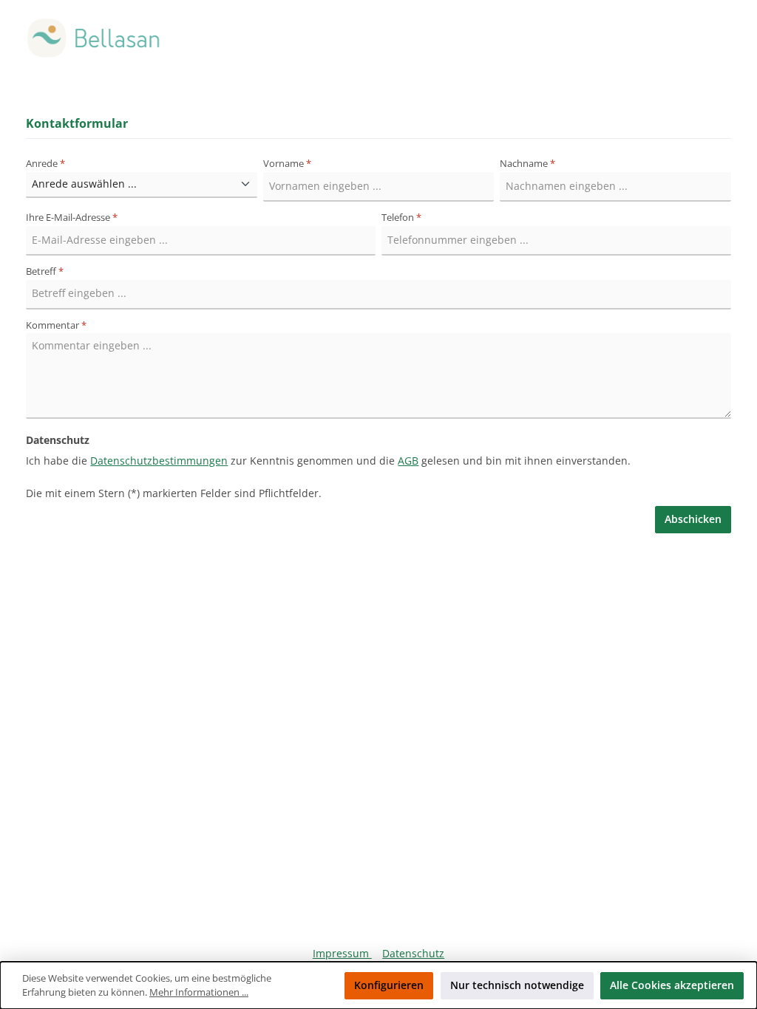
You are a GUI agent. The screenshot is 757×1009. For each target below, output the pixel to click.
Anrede (45, 163)
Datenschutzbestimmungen (159, 461)
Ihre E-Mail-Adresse (72, 217)
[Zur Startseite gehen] (96, 38)
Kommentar (56, 325)
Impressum (342, 953)
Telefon (401, 217)
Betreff (45, 271)
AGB (408, 461)
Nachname (527, 163)
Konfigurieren (389, 985)
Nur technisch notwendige (517, 985)
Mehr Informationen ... (198, 992)
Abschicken (693, 519)
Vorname (287, 163)
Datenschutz (413, 953)
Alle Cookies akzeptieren (672, 985)
